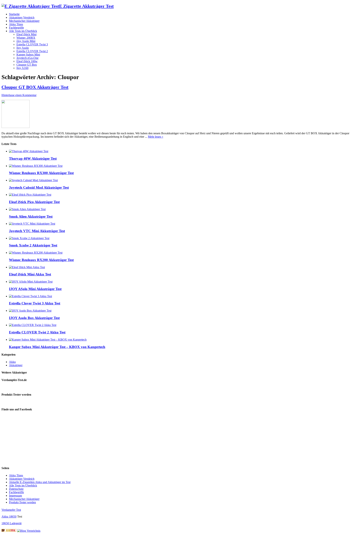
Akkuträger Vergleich (21, 17)
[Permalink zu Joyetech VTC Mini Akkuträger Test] (32, 223)
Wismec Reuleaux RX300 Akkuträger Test (41, 173)
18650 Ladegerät (11, 523)
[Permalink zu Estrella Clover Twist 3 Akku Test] (30, 296)
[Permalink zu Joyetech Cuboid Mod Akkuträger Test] (33, 180)
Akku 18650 (8, 516)
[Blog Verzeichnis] (28, 530)
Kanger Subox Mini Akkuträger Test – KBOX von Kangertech (57, 347)
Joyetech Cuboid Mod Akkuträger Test (39, 187)
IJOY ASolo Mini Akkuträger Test (35, 289)
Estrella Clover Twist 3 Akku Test (34, 303)
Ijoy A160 (22, 68)
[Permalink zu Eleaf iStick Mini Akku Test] (27, 267)
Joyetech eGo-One (27, 57)
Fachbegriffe (16, 27)
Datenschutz (16, 488)
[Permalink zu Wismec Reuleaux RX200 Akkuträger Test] (35, 252)
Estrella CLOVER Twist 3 (32, 44)
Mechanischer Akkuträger (24, 20)
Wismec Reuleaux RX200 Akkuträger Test (41, 260)
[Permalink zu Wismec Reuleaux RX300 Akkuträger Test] (35, 165)
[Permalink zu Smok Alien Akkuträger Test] (27, 209)
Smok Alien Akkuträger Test (31, 216)
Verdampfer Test (11, 509)
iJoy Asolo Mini (25, 41)
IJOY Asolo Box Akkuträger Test (34, 318)
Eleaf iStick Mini (26, 34)
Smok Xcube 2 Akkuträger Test (33, 245)
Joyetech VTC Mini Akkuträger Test (37, 231)
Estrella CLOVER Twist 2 (32, 51)
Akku (12, 361)
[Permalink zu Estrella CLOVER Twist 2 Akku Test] (32, 325)
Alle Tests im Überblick (23, 31)
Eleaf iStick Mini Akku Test (30, 274)
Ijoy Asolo (22, 47)
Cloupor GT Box (26, 64)
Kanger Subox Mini (28, 54)
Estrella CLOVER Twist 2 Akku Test (37, 332)
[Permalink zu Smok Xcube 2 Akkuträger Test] (29, 238)
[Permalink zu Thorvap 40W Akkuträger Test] (28, 151)
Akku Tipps (16, 24)
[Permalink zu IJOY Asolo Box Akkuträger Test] (30, 310)
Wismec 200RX (25, 37)
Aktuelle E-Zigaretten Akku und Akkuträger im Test (39, 482)
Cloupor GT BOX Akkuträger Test (34, 87)
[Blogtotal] (8, 530)
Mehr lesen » (155, 136)
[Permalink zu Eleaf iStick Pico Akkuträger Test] (30, 194)
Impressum (15, 495)
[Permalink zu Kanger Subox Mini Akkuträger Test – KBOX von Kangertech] (48, 339)
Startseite (14, 14)
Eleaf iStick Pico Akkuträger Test (34, 202)
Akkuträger (15, 365)
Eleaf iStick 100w (27, 61)
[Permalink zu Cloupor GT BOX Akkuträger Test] (15, 126)
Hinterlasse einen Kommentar (18, 95)
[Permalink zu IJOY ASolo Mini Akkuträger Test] (31, 281)
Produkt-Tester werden (22, 502)
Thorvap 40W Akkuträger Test (33, 158)
